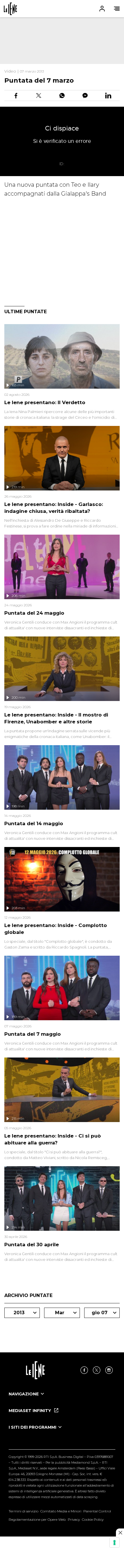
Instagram (109, 1370)
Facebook (84, 1370)
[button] (62, 8)
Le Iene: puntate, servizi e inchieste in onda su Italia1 (10, 8)
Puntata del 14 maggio (33, 823)
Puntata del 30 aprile (31, 1244)
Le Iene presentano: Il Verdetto (44, 402)
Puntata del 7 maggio (32, 1034)
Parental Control (97, 1511)
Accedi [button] (102, 8)
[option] (62, 1399)
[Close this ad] (120, 1532)
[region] (62, 40)
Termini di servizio (23, 1511)
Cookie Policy (93, 1519)
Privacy (74, 1519)
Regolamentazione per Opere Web (37, 1519)
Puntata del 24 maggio (34, 613)
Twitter (96, 1370)
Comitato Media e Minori (60, 1511)
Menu (116, 8)
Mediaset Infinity (30, 1410)
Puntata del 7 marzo (39, 80)
